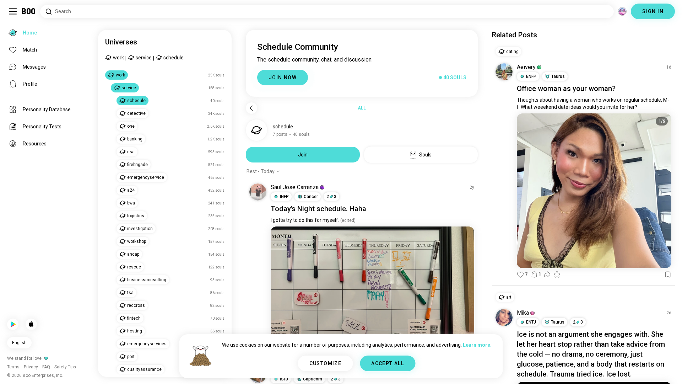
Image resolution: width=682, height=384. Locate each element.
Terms (353, 369)
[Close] (15, 15)
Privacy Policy (382, 369)
